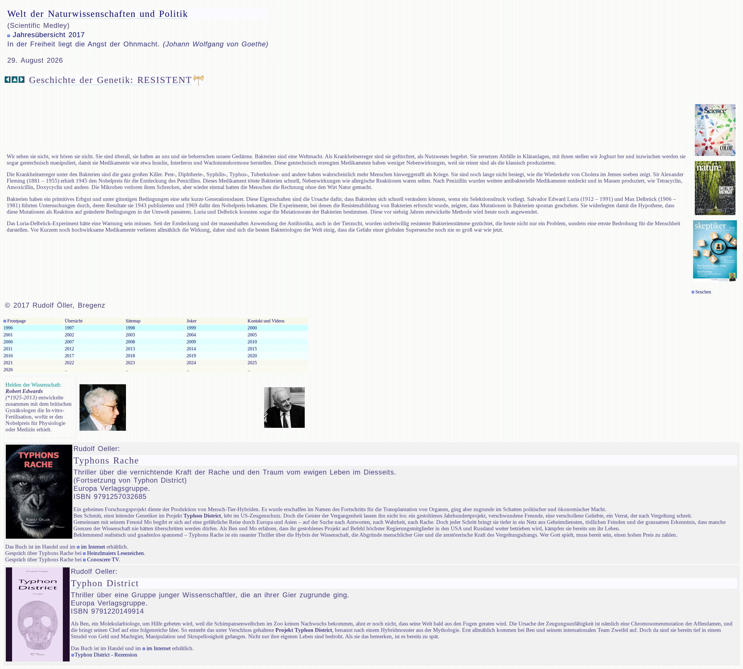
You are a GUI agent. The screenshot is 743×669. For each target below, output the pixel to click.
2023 (130, 362)
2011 (7, 348)
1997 (69, 327)
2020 (252, 355)
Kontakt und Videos (266, 320)
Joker (191, 320)
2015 (252, 348)
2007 (69, 341)
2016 (8, 355)
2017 (69, 355)
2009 (191, 341)
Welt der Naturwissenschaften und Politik (97, 13)
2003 (130, 334)
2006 (8, 341)
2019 (191, 355)
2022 (69, 362)
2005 (252, 334)
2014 (191, 348)
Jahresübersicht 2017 (49, 35)
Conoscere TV (103, 559)
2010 (252, 341)
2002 (69, 334)
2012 (69, 348)
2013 (130, 348)
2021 (8, 362)
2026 (8, 369)
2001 (8, 334)
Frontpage (16, 320)
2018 (130, 355)
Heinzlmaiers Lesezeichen (115, 553)
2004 (191, 334)
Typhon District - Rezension (106, 655)
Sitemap (133, 320)
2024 (191, 362)
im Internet (93, 547)
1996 (8, 327)
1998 (130, 327)
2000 (252, 327)
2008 (130, 341)
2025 (252, 362)
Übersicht (73, 320)
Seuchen (703, 291)
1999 (191, 327)
